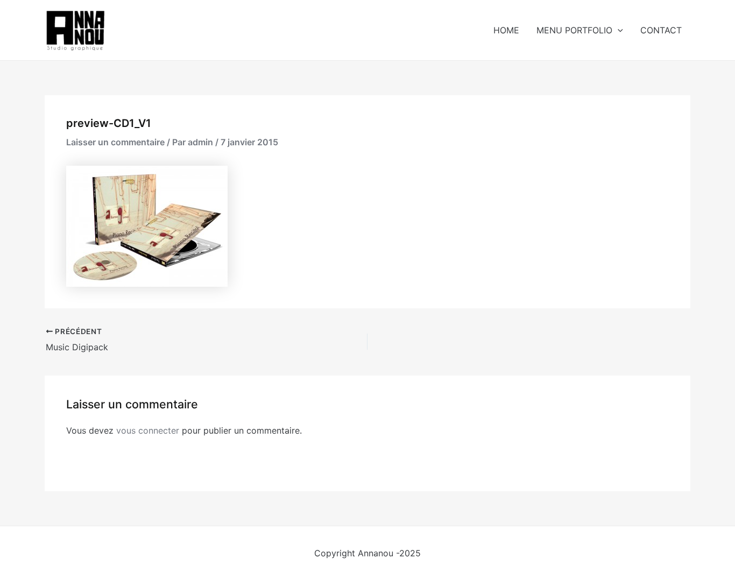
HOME (506, 30)
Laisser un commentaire (115, 142)
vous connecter (147, 430)
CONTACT (661, 30)
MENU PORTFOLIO (574, 30)
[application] (617, 30)
